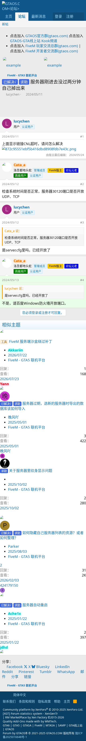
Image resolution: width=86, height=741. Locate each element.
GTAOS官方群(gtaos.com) (46, 35)
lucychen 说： (15, 288)
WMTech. (51, 721)
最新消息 (38, 16)
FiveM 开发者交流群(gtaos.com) (51, 51)
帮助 (57, 701)
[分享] (76, 136)
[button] (49, 16)
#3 (82, 222)
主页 (8, 16)
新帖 (5, 24)
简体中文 (19, 695)
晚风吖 (13, 417)
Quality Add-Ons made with (22, 721)
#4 (82, 280)
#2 (82, 184)
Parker (13, 546)
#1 (82, 136)
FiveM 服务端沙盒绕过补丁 (30, 341)
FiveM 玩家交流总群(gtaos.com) (51, 45)
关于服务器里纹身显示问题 (30, 470)
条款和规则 (27, 701)
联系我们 (9, 701)
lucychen (12, 94)
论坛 (21, 16)
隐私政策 (44, 701)
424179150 (9, 585)
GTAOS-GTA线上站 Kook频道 (33, 40)
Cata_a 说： (13, 231)
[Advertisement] (22, 108)
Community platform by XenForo (43, 709)
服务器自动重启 (35, 604)
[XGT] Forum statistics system (30, 713)
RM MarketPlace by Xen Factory (34, 717)
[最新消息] (79, 16)
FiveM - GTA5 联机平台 (26, 360)
